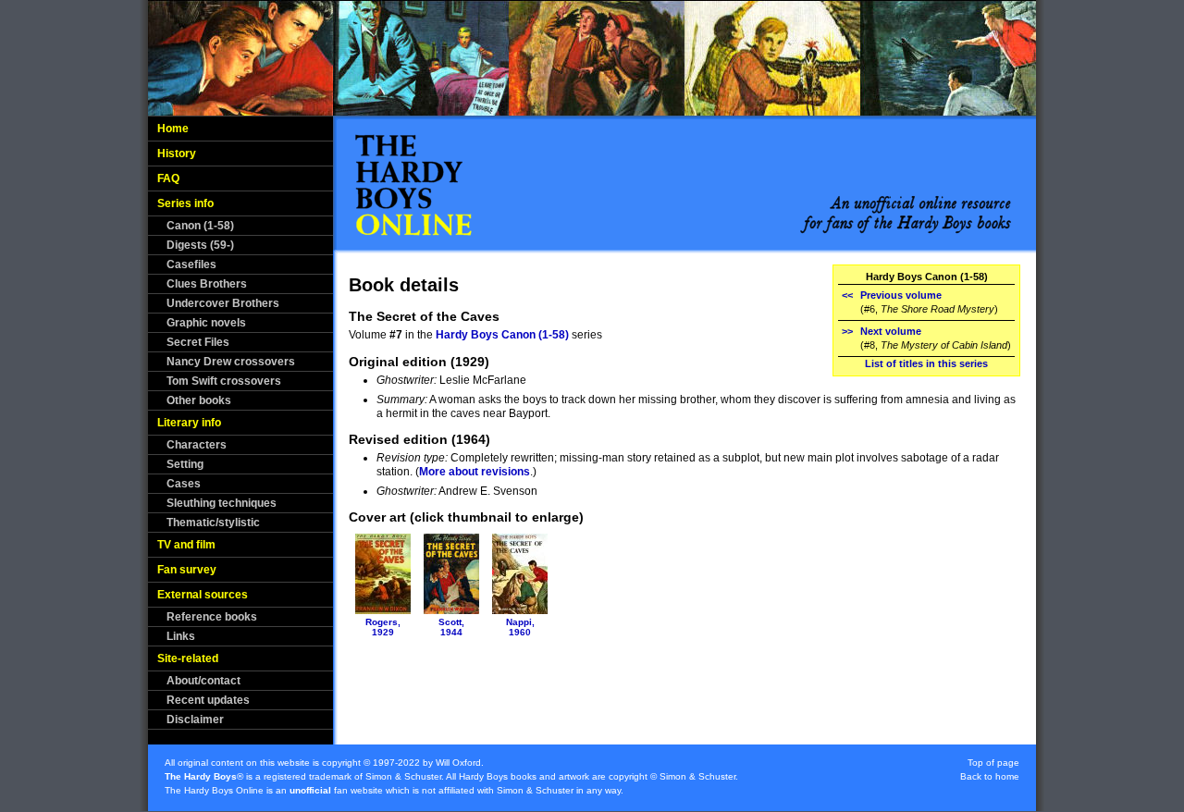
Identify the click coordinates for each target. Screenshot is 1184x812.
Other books (198, 400)
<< (847, 295)
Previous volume (901, 295)
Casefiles (191, 264)
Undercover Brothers (222, 303)
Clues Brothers (206, 283)
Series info (185, 203)
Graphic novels (206, 322)
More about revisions (474, 471)
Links (180, 636)
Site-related (187, 658)
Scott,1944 (451, 627)
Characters (196, 444)
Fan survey (186, 569)
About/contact (203, 680)
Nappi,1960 (520, 627)
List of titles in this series (926, 363)
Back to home (989, 776)
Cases (183, 483)
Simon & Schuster (403, 776)
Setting (185, 464)
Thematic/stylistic (213, 522)
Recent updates (208, 700)
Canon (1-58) (200, 225)
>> (847, 331)
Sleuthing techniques (221, 503)
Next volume (890, 331)
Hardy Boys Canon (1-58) (502, 334)
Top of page (993, 762)
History (176, 153)
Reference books (211, 616)
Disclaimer (195, 719)
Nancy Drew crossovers (230, 361)
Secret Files (197, 342)
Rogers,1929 (383, 627)
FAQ (168, 178)
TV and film (186, 544)
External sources (202, 594)
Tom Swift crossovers (223, 381)
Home (173, 128)
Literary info (189, 422)
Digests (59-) (200, 245)
